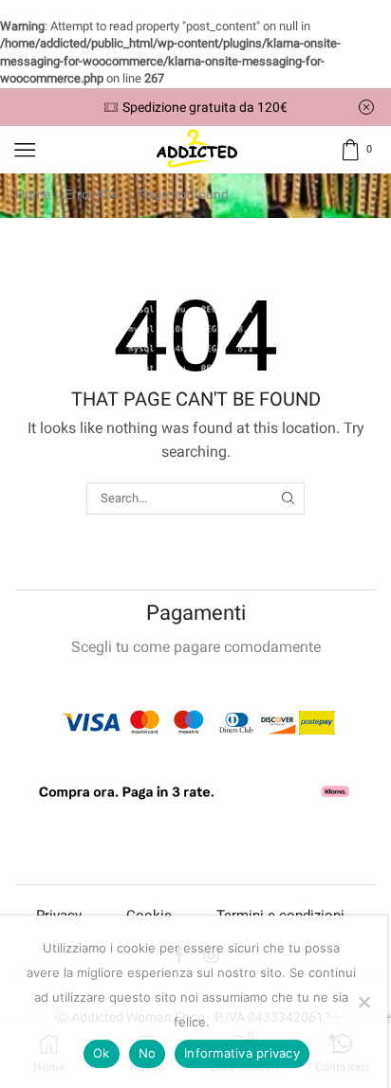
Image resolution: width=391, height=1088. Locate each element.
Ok (101, 1053)
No (148, 1053)
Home (32, 194)
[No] (363, 1001)
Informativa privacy (242, 1053)
